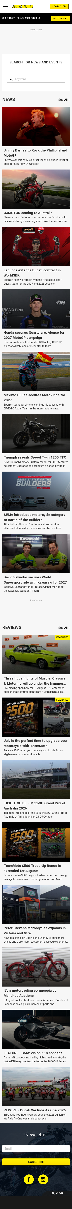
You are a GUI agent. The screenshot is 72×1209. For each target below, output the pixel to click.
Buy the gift (60, 18)
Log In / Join (59, 6)
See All (63, 99)
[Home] (22, 6)
